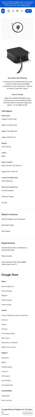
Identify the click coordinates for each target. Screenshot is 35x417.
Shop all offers (25, 5)
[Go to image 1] (17, 37)
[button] (13, 11)
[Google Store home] (8, 10)
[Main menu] (3, 10)
